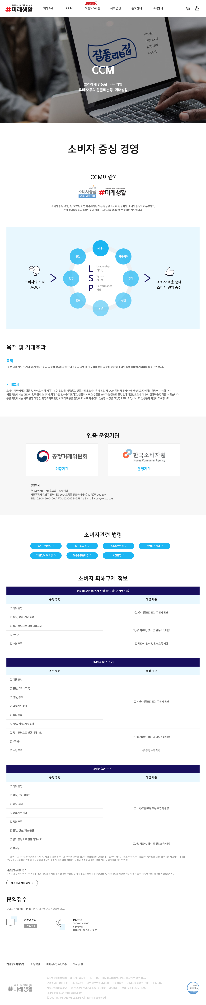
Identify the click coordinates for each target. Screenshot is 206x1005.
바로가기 (31, 926)
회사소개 (48, 8)
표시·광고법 (81, 546)
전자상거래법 (153, 546)
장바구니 (187, 8)
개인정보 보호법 (44, 555)
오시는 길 (78, 964)
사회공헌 (115, 8)
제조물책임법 (117, 546)
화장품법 (117, 555)
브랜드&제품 (92, 8)
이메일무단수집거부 (56, 964)
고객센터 (158, 8)
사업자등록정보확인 (57, 988)
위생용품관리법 (81, 555)
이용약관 (35, 964)
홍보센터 (136, 8)
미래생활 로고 (19, 8)
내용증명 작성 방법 (20, 883)
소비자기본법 (44, 546)
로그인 (197, 8)
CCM (69, 8)
